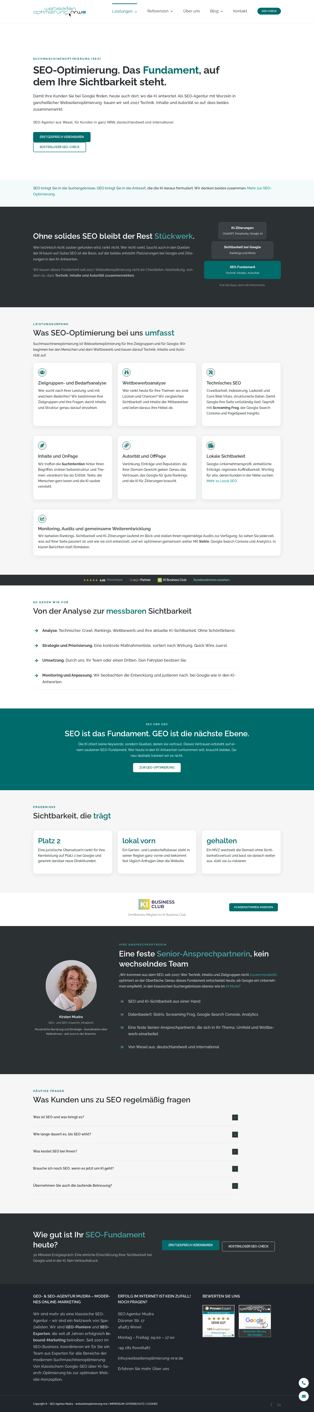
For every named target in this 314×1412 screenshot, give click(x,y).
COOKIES (152, 1403)
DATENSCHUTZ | (136, 1403)
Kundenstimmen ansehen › (212, 580)
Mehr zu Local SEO (222, 481)
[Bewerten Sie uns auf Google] (255, 1321)
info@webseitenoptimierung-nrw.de (150, 1358)
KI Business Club (172, 580)
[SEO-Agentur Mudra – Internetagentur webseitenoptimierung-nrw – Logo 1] (59, 7)
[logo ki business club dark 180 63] (157, 899)
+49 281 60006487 (134, 1348)
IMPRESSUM (117, 1403)
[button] (135, 1117)
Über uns (160, 1368)
